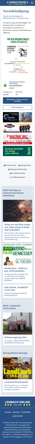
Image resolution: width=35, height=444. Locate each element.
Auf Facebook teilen (18, 173)
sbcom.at (19, 437)
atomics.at (26, 434)
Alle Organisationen (17, 107)
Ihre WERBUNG (26, 412)
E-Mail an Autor (11, 165)
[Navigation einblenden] (32, 3)
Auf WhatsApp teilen (18, 177)
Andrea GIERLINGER (15, 85)
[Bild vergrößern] (5, 85)
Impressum (7, 412)
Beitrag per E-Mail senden (18, 169)
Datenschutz (16, 412)
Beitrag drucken (26, 165)
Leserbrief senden (17, 416)
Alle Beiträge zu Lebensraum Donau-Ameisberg (17, 100)
